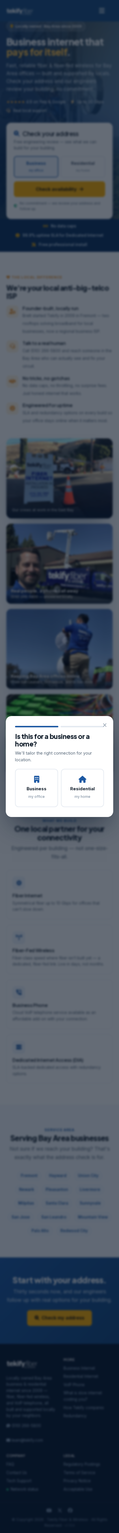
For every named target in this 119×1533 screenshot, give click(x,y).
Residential (82, 792)
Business (37, 792)
